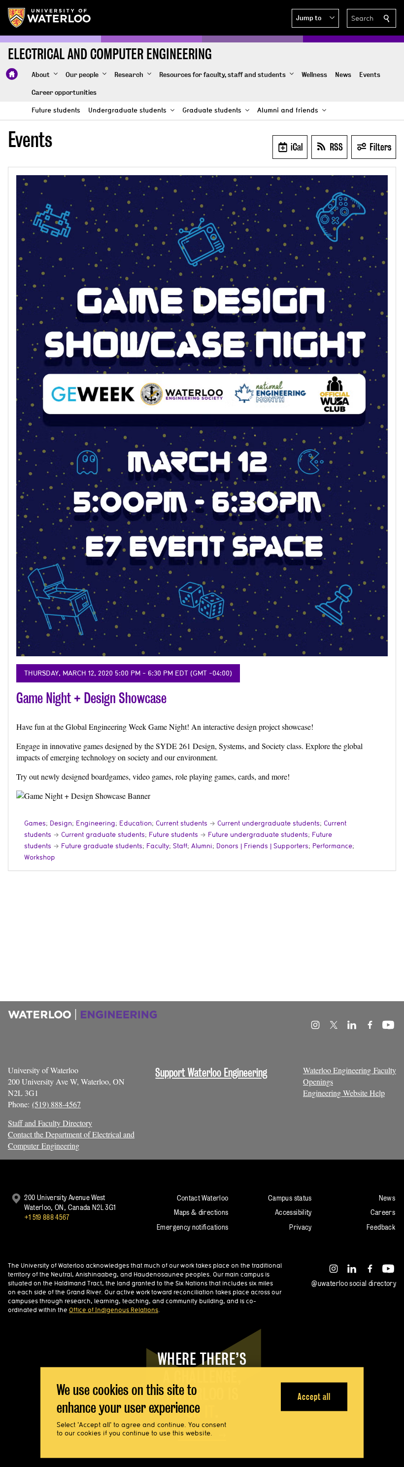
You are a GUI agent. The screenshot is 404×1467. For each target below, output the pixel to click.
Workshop (39, 857)
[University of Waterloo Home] (50, 18)
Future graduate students (101, 846)
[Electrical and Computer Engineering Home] (12, 74)
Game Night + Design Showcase (91, 698)
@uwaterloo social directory (353, 1283)
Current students (181, 823)
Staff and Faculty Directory (50, 1123)
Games (35, 823)
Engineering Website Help (344, 1093)
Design (61, 823)
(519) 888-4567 (56, 1104)
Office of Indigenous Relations (113, 1310)
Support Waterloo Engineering (211, 1072)
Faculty (157, 846)
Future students (173, 834)
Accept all (314, 1396)
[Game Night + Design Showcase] (202, 416)
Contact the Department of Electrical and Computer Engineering (71, 1140)
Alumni (201, 846)
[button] (315, 18)
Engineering (95, 823)
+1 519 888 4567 (46, 1217)
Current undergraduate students (268, 823)
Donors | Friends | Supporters (262, 846)
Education (135, 823)
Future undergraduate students (258, 834)
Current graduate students (103, 834)
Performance (332, 846)
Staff (180, 846)
